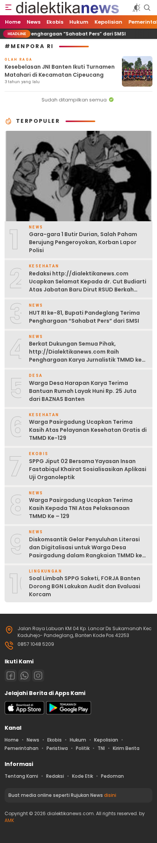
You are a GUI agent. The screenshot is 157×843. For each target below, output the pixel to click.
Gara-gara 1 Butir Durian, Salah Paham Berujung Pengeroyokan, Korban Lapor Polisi (83, 242)
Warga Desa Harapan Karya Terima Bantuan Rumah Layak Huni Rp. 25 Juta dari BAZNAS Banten (82, 391)
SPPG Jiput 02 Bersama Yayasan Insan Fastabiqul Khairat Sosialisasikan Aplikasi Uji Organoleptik (87, 469)
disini (110, 795)
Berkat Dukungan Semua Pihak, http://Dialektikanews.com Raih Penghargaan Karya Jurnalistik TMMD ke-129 (87, 356)
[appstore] (24, 712)
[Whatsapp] (24, 675)
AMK (9, 820)
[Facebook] (11, 675)
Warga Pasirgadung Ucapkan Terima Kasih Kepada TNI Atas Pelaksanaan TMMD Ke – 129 (81, 508)
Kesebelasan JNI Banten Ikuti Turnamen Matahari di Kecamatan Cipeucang (60, 71)
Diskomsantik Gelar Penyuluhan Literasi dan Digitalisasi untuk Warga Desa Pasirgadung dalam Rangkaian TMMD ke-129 (87, 551)
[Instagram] (38, 675)
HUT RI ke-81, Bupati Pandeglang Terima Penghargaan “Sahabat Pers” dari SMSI (85, 317)
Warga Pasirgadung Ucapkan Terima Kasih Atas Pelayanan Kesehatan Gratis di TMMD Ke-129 (88, 430)
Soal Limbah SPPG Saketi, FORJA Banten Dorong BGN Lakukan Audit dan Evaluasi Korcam (84, 586)
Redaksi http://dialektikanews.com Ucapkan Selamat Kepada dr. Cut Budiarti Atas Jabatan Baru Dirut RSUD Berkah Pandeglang (87, 285)
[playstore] (68, 712)
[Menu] (8, 7)
